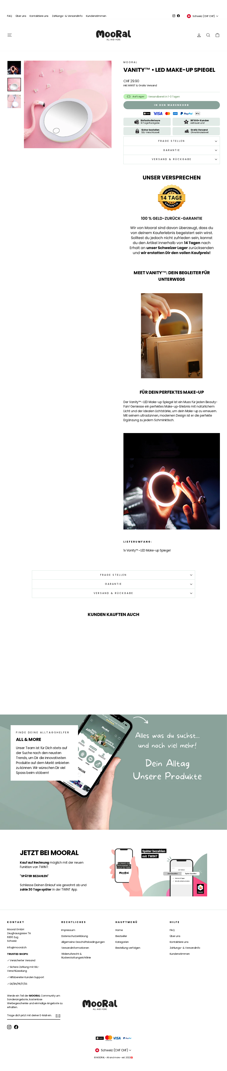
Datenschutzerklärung (74, 936)
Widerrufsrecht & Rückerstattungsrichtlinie (76, 956)
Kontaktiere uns (39, 16)
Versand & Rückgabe (171, 159)
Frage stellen (171, 141)
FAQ (9, 16)
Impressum (68, 930)
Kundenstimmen (96, 16)
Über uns (21, 16)
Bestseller (121, 936)
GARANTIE (171, 150)
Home (119, 930)
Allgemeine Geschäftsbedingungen (83, 942)
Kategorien (122, 942)
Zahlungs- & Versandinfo (67, 16)
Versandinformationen (75, 948)
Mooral (130, 62)
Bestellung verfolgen (127, 948)
